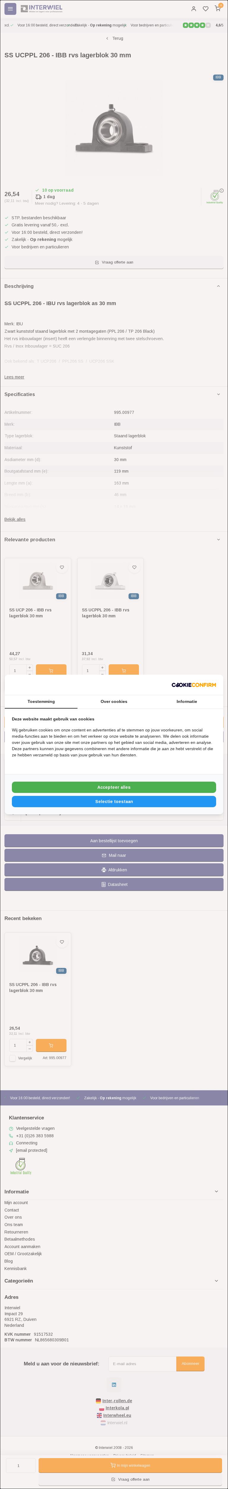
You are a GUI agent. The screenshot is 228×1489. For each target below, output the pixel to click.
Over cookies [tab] (114, 701)
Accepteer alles (114, 787)
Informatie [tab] (187, 701)
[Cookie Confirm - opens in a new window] (194, 685)
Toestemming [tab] (41, 701)
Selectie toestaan (114, 801)
